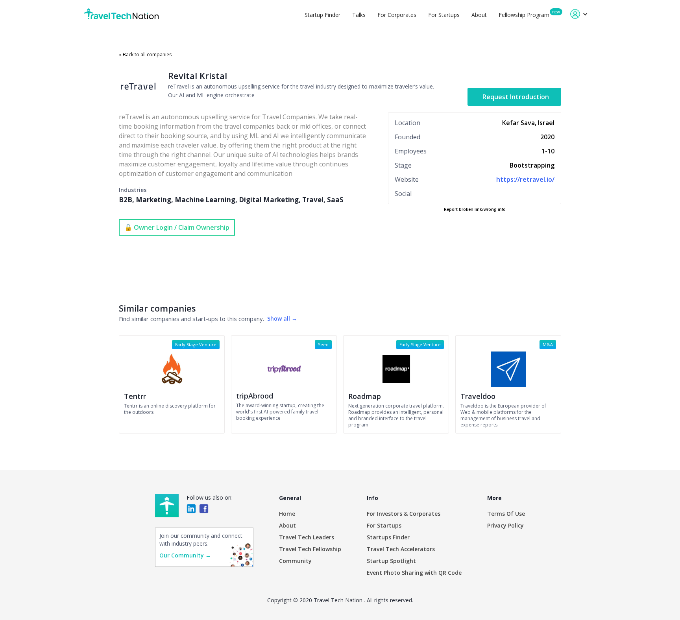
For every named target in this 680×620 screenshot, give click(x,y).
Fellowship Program (524, 14)
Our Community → (185, 555)
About (479, 14)
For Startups (444, 14)
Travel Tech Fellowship (310, 549)
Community (295, 561)
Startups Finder (388, 537)
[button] (579, 14)
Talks (359, 14)
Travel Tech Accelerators (401, 549)
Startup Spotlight (391, 561)
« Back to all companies (145, 54)
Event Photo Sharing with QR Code (414, 572)
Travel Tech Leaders (306, 537)
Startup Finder (322, 14)
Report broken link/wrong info (475, 209)
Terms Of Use (506, 513)
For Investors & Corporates (403, 513)
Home (287, 513)
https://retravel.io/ (525, 179)
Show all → (282, 318)
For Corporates (396, 14)
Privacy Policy (505, 525)
